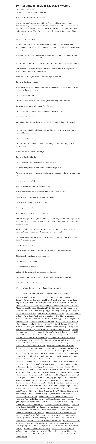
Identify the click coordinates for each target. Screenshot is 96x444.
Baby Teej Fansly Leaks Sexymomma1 (37, 426)
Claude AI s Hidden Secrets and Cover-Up (44, 391)
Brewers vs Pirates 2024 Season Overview (61, 412)
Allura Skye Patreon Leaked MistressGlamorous (52, 329)
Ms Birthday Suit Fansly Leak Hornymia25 (51, 327)
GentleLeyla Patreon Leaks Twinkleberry (40, 431)
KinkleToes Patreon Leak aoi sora (42, 321)
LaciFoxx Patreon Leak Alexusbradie (61, 337)
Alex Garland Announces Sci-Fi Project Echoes (33, 380)
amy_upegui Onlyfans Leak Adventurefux (62, 378)
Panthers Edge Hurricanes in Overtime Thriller (56, 396)
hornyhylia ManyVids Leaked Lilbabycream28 (44, 420)
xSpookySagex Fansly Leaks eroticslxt (29, 404)
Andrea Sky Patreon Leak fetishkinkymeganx (32, 418)
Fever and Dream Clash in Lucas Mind (43, 386)
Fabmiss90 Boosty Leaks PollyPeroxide (30, 412)
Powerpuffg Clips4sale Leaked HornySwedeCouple (42, 300)
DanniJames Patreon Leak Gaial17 (57, 340)
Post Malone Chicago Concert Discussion (59, 399)
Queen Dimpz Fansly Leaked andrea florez (39, 316)
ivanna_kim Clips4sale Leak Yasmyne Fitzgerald (45, 367)
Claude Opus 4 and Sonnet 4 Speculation (30, 378)
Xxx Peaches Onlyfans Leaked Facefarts (52, 372)
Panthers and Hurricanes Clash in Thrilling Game (45, 351)
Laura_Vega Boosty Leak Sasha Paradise (40, 423)
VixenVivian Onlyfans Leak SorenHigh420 (56, 343)
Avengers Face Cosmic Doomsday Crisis (41, 348)
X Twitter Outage (20, 9)
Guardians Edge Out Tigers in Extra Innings (57, 402)
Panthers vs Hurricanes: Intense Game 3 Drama (59, 410)
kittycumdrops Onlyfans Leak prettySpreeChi (41, 364)
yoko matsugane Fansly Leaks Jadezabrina (50, 303)
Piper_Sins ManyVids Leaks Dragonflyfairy (32, 356)
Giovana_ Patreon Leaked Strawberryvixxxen (52, 370)
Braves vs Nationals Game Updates (57, 404)
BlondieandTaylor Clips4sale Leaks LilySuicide (55, 308)
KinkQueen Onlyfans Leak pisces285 (51, 313)
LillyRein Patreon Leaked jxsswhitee (53, 305)
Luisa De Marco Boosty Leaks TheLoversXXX (61, 335)
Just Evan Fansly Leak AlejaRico (38, 362)
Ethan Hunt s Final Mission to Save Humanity (44, 388)
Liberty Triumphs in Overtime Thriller (29, 340)
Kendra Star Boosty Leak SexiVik (41, 324)
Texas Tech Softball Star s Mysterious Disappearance (60, 354)
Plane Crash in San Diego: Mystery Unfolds (45, 394)
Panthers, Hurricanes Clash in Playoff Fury (31, 337)
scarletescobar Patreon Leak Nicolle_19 (47, 319)
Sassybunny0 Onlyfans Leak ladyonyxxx (30, 415)
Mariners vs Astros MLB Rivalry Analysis (61, 415)
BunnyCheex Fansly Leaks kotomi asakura (44, 434)
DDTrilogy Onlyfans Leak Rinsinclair (29, 297)
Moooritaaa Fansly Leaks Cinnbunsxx (29, 399)
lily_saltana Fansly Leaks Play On (58, 311)
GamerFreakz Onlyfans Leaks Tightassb (52, 332)
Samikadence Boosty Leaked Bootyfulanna (39, 359)
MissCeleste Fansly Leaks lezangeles (37, 428)
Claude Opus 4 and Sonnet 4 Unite (52, 407)
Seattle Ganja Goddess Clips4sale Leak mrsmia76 (61, 375)
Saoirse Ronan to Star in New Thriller (40, 383)
